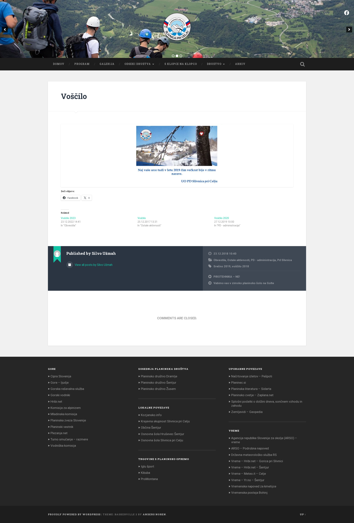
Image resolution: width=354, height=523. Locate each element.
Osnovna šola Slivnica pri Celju (162, 440)
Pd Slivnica (284, 260)
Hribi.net (56, 401)
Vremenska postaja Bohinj (249, 492)
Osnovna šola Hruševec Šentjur (162, 434)
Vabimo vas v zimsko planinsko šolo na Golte (244, 283)
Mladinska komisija (64, 414)
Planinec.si (238, 382)
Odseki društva (137, 64)
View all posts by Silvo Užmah (93, 265)
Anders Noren (154, 514)
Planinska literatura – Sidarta (251, 389)
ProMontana (149, 479)
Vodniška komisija (63, 445)
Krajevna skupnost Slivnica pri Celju (165, 421)
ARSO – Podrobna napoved (250, 448)
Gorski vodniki (60, 395)
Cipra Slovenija (61, 376)
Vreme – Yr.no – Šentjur (247, 480)
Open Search (302, 64)
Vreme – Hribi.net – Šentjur (250, 467)
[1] (173, 56)
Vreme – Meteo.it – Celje (248, 473)
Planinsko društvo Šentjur (158, 382)
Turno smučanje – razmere (69, 439)
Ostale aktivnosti (238, 260)
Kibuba (145, 473)
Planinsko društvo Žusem (158, 389)
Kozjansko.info (151, 415)
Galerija (107, 64)
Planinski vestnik (62, 427)
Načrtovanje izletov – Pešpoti (251, 376)
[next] (349, 29)
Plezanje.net (59, 433)
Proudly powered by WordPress (74, 514)
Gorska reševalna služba (67, 389)
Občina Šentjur (151, 427)
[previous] (5, 29)
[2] (177, 56)
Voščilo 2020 (221, 218)
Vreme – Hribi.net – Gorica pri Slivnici (257, 461)
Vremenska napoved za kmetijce (253, 486)
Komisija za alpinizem (66, 408)
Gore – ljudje (60, 382)
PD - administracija (263, 260)
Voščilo (74, 96)
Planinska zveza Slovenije (68, 420)
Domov (58, 64)
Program (82, 64)
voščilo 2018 (240, 266)
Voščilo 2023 (68, 218)
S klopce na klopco (180, 64)
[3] (181, 56)
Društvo (214, 64)
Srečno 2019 (222, 266)
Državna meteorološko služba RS (254, 455)
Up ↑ (303, 514)
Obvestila (220, 260)
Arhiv (240, 64)
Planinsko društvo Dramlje (159, 376)
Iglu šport (147, 466)
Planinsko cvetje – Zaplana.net (252, 395)
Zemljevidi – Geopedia (247, 412)
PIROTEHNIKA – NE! (227, 276)
